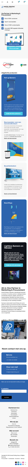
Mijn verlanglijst (14, 434)
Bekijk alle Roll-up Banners (13, 113)
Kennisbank (14, 411)
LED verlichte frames (10, 135)
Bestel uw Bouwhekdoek (10, 193)
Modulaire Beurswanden (15, 136)
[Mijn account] (7, 2)
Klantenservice (14, 410)
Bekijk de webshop (14, 44)
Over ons (14, 424)
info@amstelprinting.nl (14, 445)
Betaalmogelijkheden (14, 416)
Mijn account (14, 433)
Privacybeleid (4, 458)
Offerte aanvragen (14, 48)
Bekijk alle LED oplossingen (13, 265)
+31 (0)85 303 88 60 (14, 446)
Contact (14, 418)
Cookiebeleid (11, 458)
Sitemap (22, 458)
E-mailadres (5, 388)
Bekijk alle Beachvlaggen (10, 233)
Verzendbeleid (14, 414)
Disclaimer (17, 458)
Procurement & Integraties (14, 425)
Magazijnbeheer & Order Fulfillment (14, 427)
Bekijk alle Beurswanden (10, 138)
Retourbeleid (14, 413)
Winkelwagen (14, 436)
